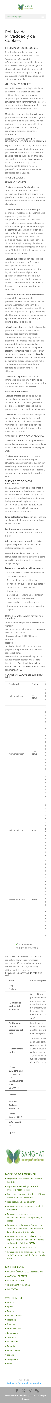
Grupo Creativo (19, 1395)
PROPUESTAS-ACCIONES (18, 1285)
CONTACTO (12, 1289)
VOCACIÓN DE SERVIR (17, 1276)
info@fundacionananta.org (29, 642)
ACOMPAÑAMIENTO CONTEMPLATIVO (25, 1271)
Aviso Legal (24, 1379)
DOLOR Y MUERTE (15, 1280)
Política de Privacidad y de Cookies (24, 1383)
